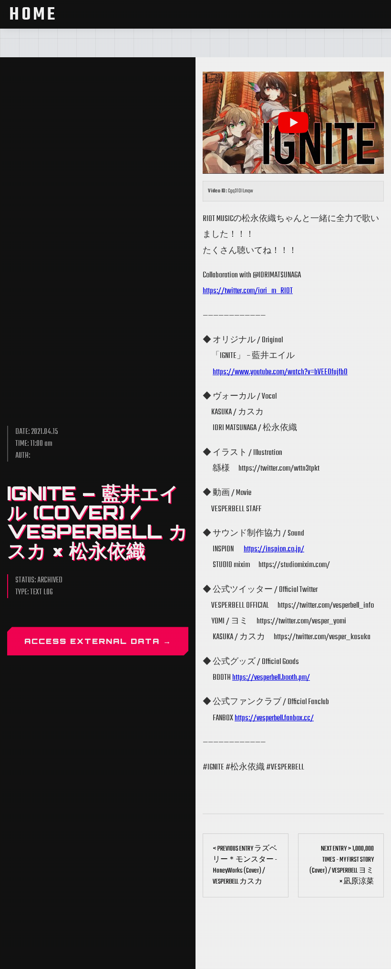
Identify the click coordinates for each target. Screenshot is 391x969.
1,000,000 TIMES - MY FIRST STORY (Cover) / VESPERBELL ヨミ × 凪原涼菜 (341, 865)
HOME (33, 15)
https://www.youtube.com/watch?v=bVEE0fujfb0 (280, 372)
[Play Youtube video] (293, 123)
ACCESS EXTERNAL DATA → (98, 641)
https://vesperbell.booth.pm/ (271, 677)
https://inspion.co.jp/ (274, 549)
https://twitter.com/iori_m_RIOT (248, 290)
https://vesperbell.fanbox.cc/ (274, 718)
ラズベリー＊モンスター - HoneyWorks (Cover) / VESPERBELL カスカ (245, 865)
